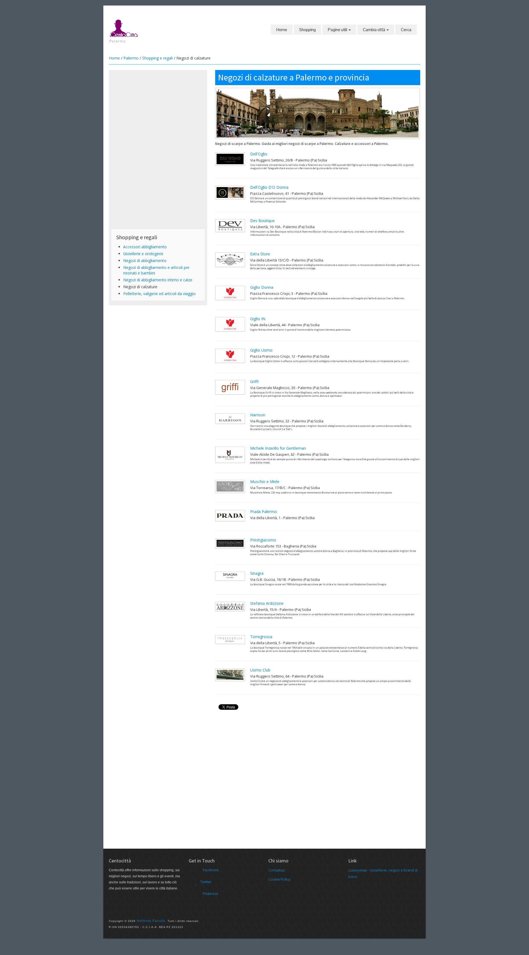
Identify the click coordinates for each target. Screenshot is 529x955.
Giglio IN (257, 318)
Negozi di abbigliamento (144, 260)
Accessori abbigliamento (145, 246)
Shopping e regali (157, 58)
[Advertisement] (158, 110)
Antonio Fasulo (151, 920)
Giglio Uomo (261, 350)
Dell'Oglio (258, 154)
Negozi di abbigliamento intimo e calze (157, 279)
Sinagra (256, 573)
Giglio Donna (261, 287)
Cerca (406, 29)
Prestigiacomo (263, 540)
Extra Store (260, 254)
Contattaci (276, 870)
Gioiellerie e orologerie (143, 253)
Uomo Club (260, 670)
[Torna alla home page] (124, 28)
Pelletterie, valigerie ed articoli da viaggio (159, 293)
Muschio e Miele (264, 481)
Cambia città (374, 29)
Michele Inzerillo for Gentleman (278, 448)
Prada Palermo (263, 511)
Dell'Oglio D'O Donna (269, 187)
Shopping (307, 29)
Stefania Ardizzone (267, 603)
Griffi (254, 381)
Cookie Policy (279, 879)
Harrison (257, 414)
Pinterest (210, 893)
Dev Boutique (262, 220)
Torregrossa (261, 636)
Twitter (206, 881)
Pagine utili (338, 29)
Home (281, 29)
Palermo (131, 58)
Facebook (211, 869)
